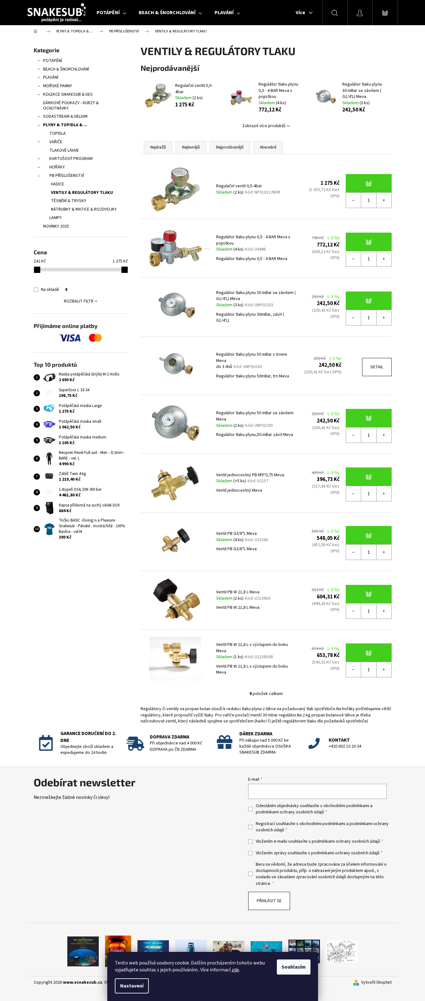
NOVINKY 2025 (56, 226)
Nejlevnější (191, 147)
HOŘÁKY (57, 167)
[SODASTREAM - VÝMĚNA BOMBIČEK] (153, 951)
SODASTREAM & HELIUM (65, 116)
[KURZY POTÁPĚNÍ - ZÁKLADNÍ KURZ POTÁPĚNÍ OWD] (228, 951)
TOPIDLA (57, 133)
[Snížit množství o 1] (353, 200)
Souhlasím (294, 967)
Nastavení (131, 985)
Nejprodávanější (229, 147)
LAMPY (55, 218)
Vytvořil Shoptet (376, 983)
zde (235, 969)
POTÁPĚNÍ (52, 61)
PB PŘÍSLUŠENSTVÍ (66, 175)
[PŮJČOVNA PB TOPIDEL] (118, 951)
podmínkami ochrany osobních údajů (290, 812)
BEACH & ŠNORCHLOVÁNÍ (66, 69)
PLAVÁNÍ (50, 77)
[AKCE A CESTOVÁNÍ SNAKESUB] (304, 951)
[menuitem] (111, 12)
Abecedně (268, 147)
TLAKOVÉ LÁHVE (64, 150)
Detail (377, 367)
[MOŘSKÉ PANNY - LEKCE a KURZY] (266, 951)
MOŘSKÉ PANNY (57, 86)
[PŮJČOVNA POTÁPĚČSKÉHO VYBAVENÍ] (83, 951)
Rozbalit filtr (78, 301)
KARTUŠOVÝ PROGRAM (70, 159)
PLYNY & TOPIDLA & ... (65, 125)
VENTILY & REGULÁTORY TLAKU (82, 192)
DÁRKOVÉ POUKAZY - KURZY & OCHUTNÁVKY (71, 105)
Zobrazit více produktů (263, 126)
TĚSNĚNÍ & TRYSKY (68, 201)
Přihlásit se (269, 901)
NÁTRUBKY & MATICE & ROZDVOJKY (84, 209)
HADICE (57, 184)
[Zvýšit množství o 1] (383, 200)
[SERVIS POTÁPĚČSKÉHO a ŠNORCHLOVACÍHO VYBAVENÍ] (342, 951)
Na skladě (54, 289)
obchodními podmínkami (346, 806)
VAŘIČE (55, 142)
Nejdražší (158, 147)
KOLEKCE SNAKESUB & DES (68, 94)
